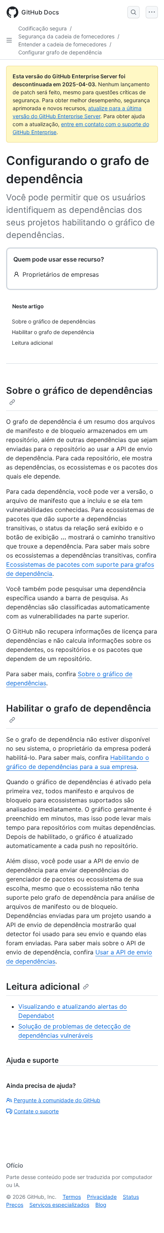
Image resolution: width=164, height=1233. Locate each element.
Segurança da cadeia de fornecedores (66, 36)
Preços (14, 1204)
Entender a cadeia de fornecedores (62, 44)
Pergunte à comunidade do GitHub (57, 1100)
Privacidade (102, 1196)
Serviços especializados (59, 1204)
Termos (72, 1196)
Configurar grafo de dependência (60, 52)
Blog (100, 1204)
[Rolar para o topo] (147, 1216)
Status (131, 1196)
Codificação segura (42, 28)
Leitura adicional (43, 986)
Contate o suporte (36, 1111)
